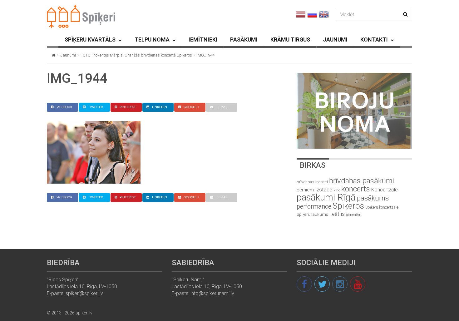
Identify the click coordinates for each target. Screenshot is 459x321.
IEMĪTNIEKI (203, 39)
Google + (191, 107)
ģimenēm (353, 215)
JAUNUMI (335, 39)
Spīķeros (348, 205)
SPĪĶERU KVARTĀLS (90, 39)
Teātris (337, 214)
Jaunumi (68, 55)
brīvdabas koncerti (312, 182)
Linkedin (159, 107)
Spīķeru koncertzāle (381, 207)
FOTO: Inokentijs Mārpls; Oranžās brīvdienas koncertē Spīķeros (136, 55)
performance (314, 206)
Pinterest (128, 107)
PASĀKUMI (244, 39)
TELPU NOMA (152, 39)
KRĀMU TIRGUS (290, 39)
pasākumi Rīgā (326, 197)
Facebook (64, 107)
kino (336, 190)
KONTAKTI (374, 39)
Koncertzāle (384, 190)
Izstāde (323, 189)
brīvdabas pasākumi (361, 180)
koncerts (355, 188)
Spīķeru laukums (312, 214)
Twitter (96, 107)
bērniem (305, 190)
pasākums (373, 198)
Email (223, 107)
